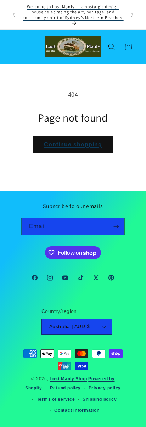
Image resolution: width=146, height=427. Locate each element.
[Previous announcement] (13, 15)
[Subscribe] (116, 226)
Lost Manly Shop (68, 379)
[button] (15, 47)
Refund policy (65, 388)
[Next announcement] (132, 15)
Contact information (76, 410)
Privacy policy (105, 388)
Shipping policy (100, 399)
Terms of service (56, 399)
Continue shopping (73, 144)
